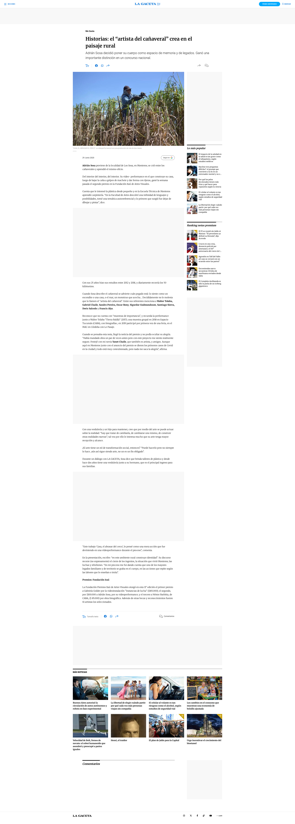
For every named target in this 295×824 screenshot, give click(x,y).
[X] (191, 815)
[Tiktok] (204, 815)
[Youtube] (210, 815)
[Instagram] (184, 815)
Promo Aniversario (269, 4)
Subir (220, 816)
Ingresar (287, 4)
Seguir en (166, 158)
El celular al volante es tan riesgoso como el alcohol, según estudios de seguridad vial (165, 705)
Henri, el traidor (119, 740)
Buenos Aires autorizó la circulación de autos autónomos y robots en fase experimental (90, 705)
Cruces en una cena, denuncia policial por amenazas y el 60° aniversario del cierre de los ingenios (210, 249)
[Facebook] (197, 815)
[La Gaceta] (147, 4)
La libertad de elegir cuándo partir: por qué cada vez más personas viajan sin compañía (128, 705)
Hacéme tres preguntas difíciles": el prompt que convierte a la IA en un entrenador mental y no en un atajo (210, 172)
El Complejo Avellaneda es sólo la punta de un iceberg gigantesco (210, 283)
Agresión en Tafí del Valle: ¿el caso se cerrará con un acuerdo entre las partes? (210, 258)
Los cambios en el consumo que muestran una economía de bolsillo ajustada (203, 705)
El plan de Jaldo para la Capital (164, 740)
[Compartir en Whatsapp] (102, 66)
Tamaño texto (92, 616)
